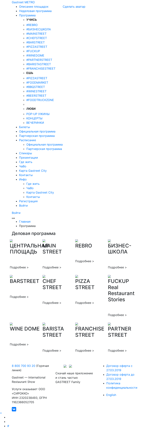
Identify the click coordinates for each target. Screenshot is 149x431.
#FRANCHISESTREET (40, 68)
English (111, 395)
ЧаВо (30, 188)
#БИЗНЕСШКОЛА (38, 29)
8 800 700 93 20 (23, 366)
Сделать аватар (74, 6)
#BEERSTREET (36, 95)
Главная (25, 221)
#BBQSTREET (35, 87)
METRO (30, 2)
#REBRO (32, 25)
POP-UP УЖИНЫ (38, 114)
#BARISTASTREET (38, 64)
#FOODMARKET (37, 82)
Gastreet (18, 2)
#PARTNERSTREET (39, 60)
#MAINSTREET (36, 33)
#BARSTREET (35, 42)
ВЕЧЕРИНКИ (35, 122)
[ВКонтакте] (14, 409)
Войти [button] (16, 213)
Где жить (33, 184)
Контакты (33, 197)
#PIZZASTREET (36, 47)
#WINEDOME (35, 55)
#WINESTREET (36, 91)
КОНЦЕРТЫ (34, 118)
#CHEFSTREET (36, 38)
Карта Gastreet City (40, 192)
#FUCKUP (33, 51)
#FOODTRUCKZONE (40, 100)
